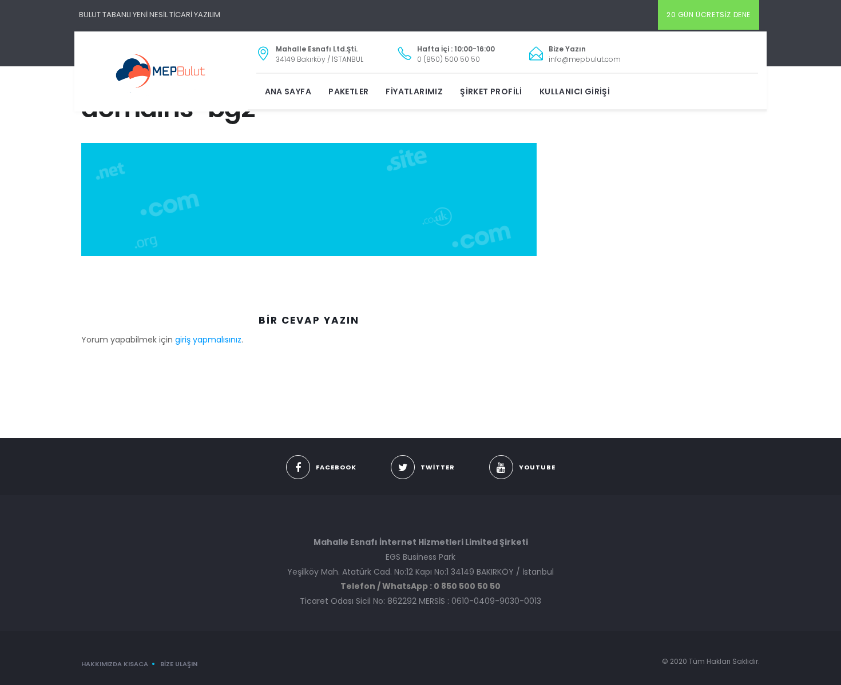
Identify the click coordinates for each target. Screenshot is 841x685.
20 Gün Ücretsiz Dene (709, 14)
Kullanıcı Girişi (574, 91)
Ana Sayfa (288, 91)
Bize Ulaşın (178, 663)
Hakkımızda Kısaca (114, 663)
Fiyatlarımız (414, 91)
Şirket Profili (491, 91)
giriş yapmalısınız (208, 339)
